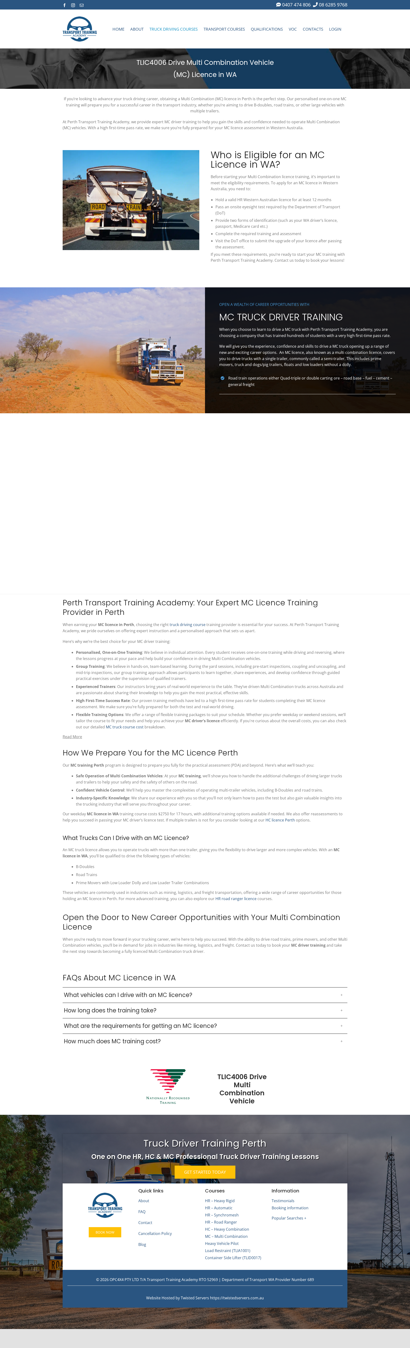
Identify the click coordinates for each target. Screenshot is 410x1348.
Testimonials (283, 1200)
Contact (145, 1222)
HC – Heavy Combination (227, 1229)
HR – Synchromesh (222, 1215)
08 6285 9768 (332, 4)
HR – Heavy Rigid (220, 1200)
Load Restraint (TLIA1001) (227, 1250)
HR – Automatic (219, 1207)
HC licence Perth (280, 820)
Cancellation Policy (155, 1233)
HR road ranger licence (235, 898)
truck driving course (187, 624)
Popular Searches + (289, 1218)
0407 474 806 (296, 4)
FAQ (141, 1211)
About (143, 1200)
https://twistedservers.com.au (237, 1298)
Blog (142, 1244)
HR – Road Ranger (221, 1222)
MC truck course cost (125, 727)
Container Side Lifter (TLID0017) (233, 1257)
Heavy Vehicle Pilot (222, 1243)
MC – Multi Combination (226, 1236)
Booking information (290, 1207)
